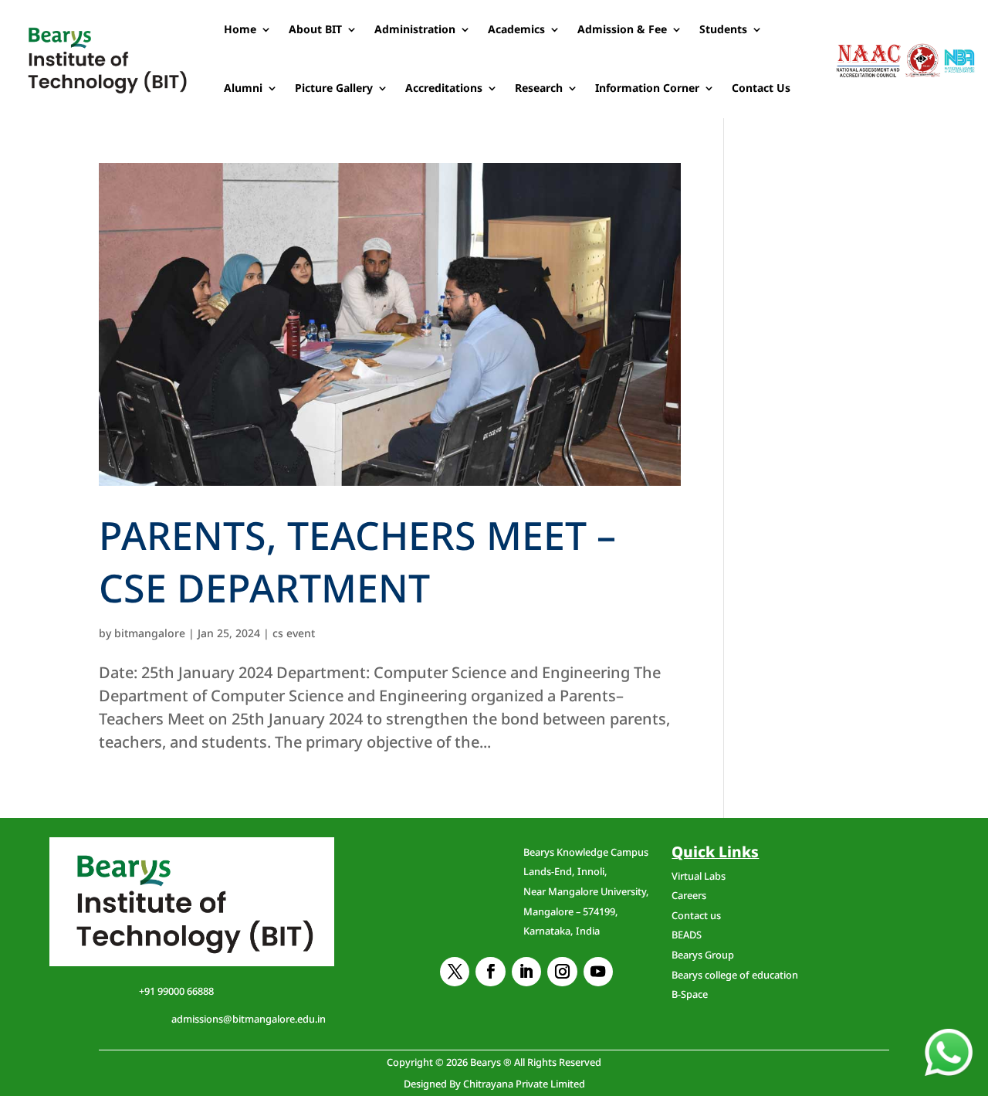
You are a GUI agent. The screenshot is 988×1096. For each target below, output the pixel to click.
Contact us (696, 915)
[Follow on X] (454, 971)
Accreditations (443, 87)
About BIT (315, 29)
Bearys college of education (735, 975)
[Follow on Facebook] (490, 971)
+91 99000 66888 (176, 991)
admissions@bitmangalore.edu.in (248, 1019)
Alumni (243, 87)
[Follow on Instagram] (562, 971)
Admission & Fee (622, 29)
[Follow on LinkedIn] (526, 971)
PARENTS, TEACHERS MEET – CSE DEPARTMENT (357, 561)
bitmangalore (149, 633)
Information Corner (647, 87)
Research (539, 87)
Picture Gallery (334, 87)
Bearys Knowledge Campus (586, 891)
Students (723, 29)
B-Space (690, 994)
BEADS (687, 935)
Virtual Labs (699, 876)
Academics (516, 29)
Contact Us (761, 87)
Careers (689, 895)
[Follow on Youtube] (598, 971)
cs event (293, 633)
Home (240, 29)
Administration (414, 29)
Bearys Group (703, 955)
